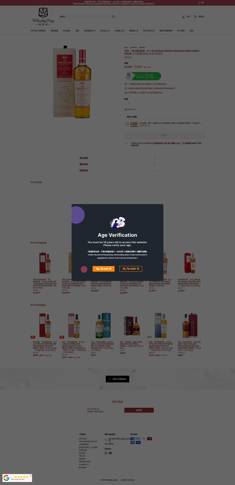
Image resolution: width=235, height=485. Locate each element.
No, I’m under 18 (131, 268)
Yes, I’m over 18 (103, 268)
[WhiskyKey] (6, 481)
